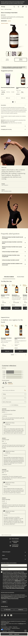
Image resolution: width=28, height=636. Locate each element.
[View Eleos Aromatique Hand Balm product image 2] (14, 54)
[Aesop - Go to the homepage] (3, 6)
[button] (14, 210)
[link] (23, 7)
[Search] (14, 6)
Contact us (20, 609)
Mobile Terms (18, 580)
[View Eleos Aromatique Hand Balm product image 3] (19, 54)
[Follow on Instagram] (1, 615)
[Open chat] (25, 631)
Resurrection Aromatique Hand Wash (15, 296)
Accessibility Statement (16, 628)
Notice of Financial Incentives (18, 588)
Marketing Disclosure (5, 597)
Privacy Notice (3, 598)
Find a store (8, 609)
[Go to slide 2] (15, 102)
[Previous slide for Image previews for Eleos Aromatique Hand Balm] (5, 54)
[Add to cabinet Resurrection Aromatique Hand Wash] (20, 285)
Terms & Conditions (7, 596)
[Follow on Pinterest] (8, 615)
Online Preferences (11, 631)
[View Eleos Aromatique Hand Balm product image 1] (8, 54)
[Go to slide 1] (13, 102)
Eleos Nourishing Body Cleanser (8, 87)
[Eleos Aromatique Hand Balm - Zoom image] (14, 37)
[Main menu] (26, 6)
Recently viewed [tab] (20, 276)
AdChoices (21, 623)
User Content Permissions (6, 628)
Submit (4, 601)
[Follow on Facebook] (11, 615)
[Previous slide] (2, 355)
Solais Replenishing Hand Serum (20, 339)
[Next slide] (26, 88)
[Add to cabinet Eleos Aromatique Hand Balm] (26, 25)
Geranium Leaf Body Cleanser (5, 296)
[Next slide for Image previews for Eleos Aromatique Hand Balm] (22, 54)
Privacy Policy (9, 588)
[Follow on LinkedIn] (5, 615)
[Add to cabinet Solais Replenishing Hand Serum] (26, 325)
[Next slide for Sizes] (14, 92)
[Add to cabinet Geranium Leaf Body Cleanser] (9, 285)
